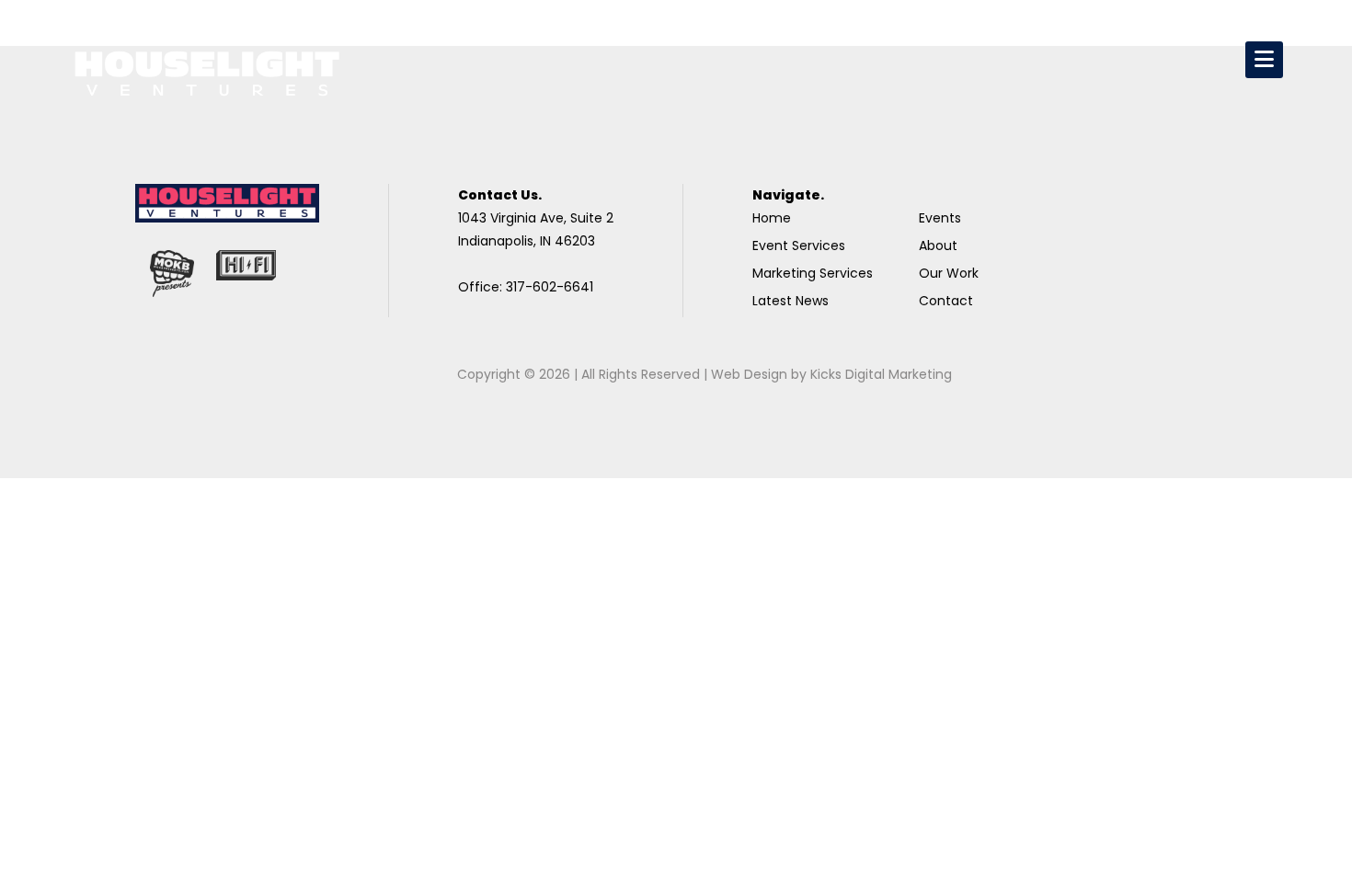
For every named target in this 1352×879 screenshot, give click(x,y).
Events (940, 218)
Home (771, 218)
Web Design (749, 374)
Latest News (790, 300)
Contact (946, 300)
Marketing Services (812, 273)
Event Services (798, 245)
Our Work (949, 273)
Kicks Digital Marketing (881, 374)
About (938, 245)
